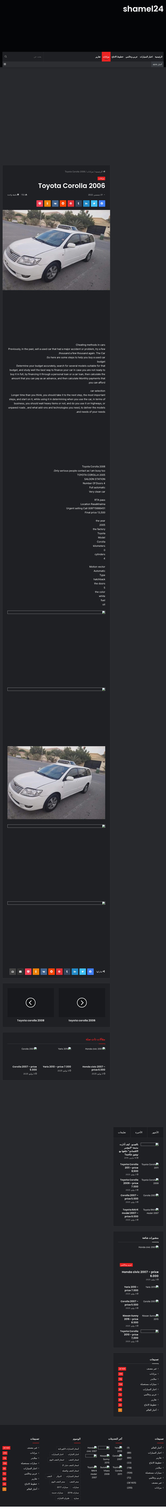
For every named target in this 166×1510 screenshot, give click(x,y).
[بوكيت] (39, 203)
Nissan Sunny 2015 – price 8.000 (130, 1319)
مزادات (106, 56)
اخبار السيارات (146, 56)
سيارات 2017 (62, 1487)
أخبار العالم (151, 1410)
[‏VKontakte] (55, 203)
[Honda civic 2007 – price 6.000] (90, 1055)
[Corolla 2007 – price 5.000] (22, 1055)
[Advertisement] (55, 25)
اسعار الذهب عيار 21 (70, 1465)
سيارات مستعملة (148, 1384)
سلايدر (153, 1379)
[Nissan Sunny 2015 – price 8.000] (150, 1320)
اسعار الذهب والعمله (70, 1470)
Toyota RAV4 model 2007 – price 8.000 (130, 1213)
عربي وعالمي (132, 56)
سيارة (76, 1498)
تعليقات (122, 1132)
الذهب (49, 1476)
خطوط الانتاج (117, 56)
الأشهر (155, 1132)
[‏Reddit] (63, 203)
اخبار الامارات (73, 1454)
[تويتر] (94, 203)
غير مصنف (152, 1368)
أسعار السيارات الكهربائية (68, 1449)
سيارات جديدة (57, 1492)
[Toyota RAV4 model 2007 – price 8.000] (150, 1214)
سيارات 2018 (73, 1492)
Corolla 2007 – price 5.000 (24, 1068)
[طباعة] (12, 971)
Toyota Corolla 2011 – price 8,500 (129, 1168)
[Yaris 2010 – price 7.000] (56, 1055)
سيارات (76, 1487)
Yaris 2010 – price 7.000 (57, 1066)
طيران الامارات (63, 1498)
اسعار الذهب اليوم (56, 1460)
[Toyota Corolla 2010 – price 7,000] (150, 1336)
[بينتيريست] (71, 203)
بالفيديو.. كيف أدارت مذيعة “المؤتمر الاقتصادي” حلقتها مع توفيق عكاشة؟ (128, 1149)
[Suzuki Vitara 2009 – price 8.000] (103, 1471)
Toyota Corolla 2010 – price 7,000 (129, 1335)
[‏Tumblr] (78, 203)
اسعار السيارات (72, 1476)
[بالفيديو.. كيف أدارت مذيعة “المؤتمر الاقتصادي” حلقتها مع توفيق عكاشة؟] (150, 1151)
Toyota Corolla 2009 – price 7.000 (129, 1183)
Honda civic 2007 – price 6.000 (94, 1068)
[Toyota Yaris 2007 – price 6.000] (103, 1449)
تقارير (98, 56)
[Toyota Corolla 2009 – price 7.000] (150, 1184)
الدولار (59, 1476)
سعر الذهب (74, 1481)
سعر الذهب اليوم (58, 1481)
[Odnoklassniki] (47, 203)
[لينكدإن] (86, 203)
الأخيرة (138, 1132)
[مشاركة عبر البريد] (20, 971)
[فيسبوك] (102, 203)
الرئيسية (158, 56)
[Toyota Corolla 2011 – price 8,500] (150, 1169)
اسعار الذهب (74, 1460)
